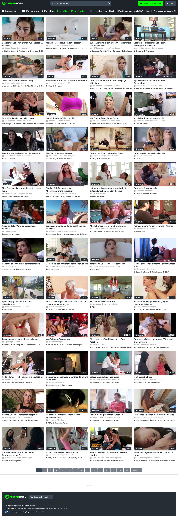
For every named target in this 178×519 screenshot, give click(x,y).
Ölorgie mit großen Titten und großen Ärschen (107, 340)
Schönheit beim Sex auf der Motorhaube (21, 263)
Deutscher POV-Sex (56, 420)
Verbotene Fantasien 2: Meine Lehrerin (150, 121)
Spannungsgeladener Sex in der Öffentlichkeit (17, 303)
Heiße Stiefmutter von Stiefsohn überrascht (67, 80)
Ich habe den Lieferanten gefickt (104, 304)
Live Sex (64, 11)
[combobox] (80, 3)
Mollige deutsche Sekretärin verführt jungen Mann (154, 265)
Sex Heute (79, 11)
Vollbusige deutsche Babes (146, 344)
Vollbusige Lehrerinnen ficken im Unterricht (107, 380)
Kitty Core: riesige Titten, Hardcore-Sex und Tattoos (107, 156)
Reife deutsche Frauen (57, 307)
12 (107, 470)
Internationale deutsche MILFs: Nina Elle (107, 86)
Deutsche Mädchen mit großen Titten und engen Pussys (153, 340)
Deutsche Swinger (55, 342)
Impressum (18, 508)
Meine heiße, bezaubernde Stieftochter (64, 42)
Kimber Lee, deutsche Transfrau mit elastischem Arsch (19, 156)
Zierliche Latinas (98, 193)
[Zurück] (91, 11)
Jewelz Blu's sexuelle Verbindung (17, 80)
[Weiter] (175, 11)
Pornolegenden (10, 231)
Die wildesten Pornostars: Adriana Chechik (19, 417)
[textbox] (78, 3)
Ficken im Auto (10, 266)
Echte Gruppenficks (100, 344)
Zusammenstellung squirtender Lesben (20, 339)
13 (113, 470)
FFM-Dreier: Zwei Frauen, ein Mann (149, 86)
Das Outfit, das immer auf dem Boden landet (67, 263)
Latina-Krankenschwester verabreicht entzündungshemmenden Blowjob (108, 189)
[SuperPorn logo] (12, 4)
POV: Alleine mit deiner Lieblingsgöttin (106, 458)
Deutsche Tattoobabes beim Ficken (149, 380)
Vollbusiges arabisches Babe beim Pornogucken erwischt (150, 44)
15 (127, 470)
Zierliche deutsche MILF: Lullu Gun (61, 266)
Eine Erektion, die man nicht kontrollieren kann (21, 189)
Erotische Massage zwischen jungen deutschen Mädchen (151, 303)
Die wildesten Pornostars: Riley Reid (61, 156)
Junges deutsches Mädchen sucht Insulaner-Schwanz (67, 227)
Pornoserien (32, 11)
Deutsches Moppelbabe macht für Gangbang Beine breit (67, 378)
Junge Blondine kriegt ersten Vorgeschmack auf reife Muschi (110, 44)
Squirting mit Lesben (12, 342)
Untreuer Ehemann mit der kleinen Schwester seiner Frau (18, 453)
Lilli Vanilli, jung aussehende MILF (129, 11)
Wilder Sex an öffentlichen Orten (16, 307)
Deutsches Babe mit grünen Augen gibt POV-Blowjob (23, 44)
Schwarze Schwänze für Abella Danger (106, 229)
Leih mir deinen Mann (144, 156)
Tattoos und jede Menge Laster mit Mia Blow (107, 121)
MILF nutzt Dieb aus (143, 377)
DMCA (65, 508)
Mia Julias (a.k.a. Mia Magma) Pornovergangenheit (19, 121)
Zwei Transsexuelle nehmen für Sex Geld (21, 153)
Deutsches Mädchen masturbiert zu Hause (154, 414)
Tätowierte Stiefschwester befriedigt (107, 263)
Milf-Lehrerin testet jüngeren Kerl (149, 118)
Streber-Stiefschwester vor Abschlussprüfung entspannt (59, 189)
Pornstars (49, 11)
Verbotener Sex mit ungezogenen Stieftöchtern (63, 45)
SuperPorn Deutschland (104, 11)
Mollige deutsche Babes (145, 269)
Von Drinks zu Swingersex (58, 339)
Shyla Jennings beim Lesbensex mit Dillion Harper (153, 453)
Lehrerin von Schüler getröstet (104, 377)
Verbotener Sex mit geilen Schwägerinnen (19, 458)
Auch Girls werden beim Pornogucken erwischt (150, 48)
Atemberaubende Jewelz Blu (15, 83)
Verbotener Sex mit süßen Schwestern (63, 193)
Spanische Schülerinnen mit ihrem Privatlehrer (150, 82)
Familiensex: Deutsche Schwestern (61, 455)
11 (100, 470)
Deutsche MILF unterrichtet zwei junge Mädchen (108, 82)
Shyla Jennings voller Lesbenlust (148, 458)
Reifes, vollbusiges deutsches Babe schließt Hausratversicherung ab (66, 303)
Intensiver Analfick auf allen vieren (18, 118)
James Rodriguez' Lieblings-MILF (61, 118)
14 (120, 470)
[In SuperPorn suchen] (109, 3)
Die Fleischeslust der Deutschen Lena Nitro (63, 231)
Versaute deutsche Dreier (146, 229)
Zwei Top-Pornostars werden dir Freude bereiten (108, 453)
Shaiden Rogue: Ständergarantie (16, 48)
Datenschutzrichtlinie (30, 508)
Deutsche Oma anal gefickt (146, 188)
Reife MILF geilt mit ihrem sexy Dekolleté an (22, 377)
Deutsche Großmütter (144, 191)
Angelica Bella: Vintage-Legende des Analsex (19, 227)
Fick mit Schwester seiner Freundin (62, 452)
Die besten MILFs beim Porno (59, 121)
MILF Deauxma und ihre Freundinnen (106, 48)
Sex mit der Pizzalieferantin (103, 301)
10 (94, 470)
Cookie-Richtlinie (44, 508)
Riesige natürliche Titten (13, 380)
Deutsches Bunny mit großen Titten (106, 153)
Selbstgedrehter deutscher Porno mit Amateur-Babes (63, 416)
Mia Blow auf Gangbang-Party (104, 118)
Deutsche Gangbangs (56, 382)
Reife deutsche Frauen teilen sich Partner (153, 226)
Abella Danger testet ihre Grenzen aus (108, 226)
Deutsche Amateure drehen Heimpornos (150, 417)
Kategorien (11, 11)
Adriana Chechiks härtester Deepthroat (20, 414)
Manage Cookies (56, 508)
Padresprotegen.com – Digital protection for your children (27, 512)
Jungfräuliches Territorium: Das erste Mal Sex (107, 417)
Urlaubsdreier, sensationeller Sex (149, 153)
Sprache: (41, 497)
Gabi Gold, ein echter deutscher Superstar (19, 193)
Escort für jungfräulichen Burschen (106, 414)
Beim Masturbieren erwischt (59, 83)
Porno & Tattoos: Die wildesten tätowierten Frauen (107, 266)
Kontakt (7, 508)
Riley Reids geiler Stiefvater (59, 153)
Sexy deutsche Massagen (146, 307)
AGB (12, 508)
